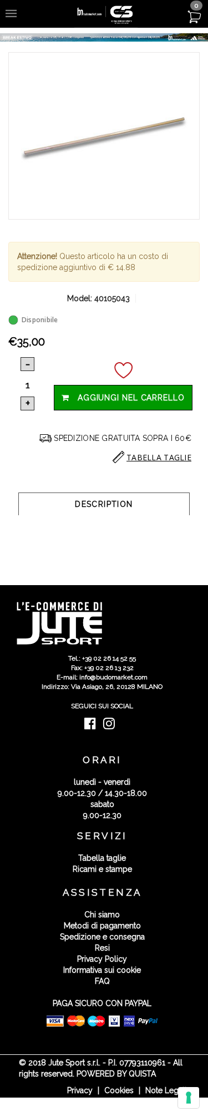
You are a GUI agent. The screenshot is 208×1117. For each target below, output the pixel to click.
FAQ (102, 981)
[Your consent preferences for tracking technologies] (188, 1097)
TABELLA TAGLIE (158, 457)
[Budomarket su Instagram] (111, 726)
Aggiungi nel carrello (127, 397)
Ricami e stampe (102, 869)
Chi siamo (102, 914)
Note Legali (165, 1090)
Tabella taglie (102, 858)
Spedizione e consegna (102, 936)
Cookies (119, 1090)
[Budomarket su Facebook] (93, 726)
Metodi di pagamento (102, 925)
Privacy (80, 1090)
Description (104, 504)
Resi (102, 947)
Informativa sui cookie (102, 970)
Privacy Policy (102, 958)
